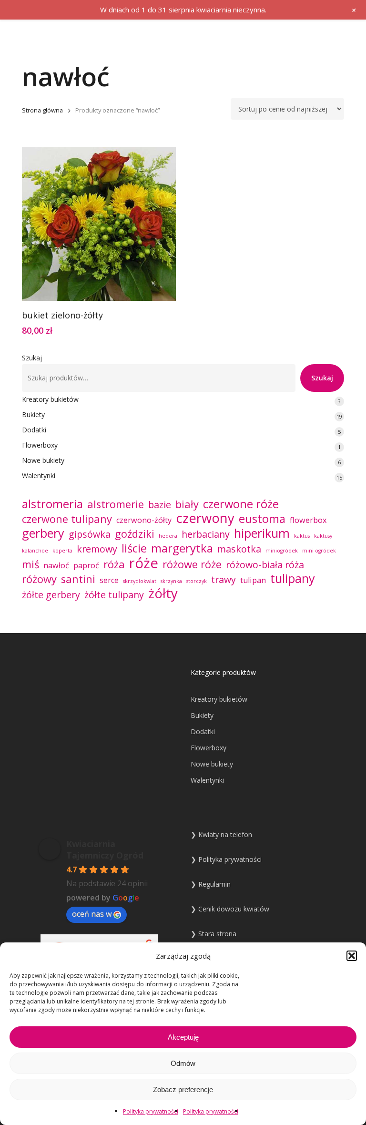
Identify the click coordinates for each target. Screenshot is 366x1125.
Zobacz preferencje (183, 1089)
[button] (351, 956)
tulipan (253, 580)
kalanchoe (35, 550)
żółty (163, 593)
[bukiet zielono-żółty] (99, 224)
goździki (134, 534)
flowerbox (308, 520)
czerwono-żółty (144, 520)
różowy (39, 579)
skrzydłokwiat (139, 581)
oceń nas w (92, 914)
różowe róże (192, 564)
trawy (223, 579)
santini (78, 579)
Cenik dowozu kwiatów (233, 908)
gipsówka (90, 534)
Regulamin (214, 884)
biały (187, 504)
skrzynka (171, 581)
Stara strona (217, 933)
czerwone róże (241, 504)
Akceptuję (183, 1037)
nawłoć (56, 565)
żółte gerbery (51, 595)
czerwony (205, 518)
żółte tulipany (114, 595)
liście (134, 548)
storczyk (196, 581)
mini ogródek (319, 550)
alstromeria (52, 504)
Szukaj (32, 357)
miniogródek (281, 550)
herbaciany (206, 534)
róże (143, 563)
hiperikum (262, 533)
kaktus (302, 535)
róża (114, 564)
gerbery (43, 533)
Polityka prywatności (150, 1111)
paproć (86, 565)
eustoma (262, 518)
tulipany (292, 578)
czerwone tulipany (67, 519)
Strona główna (42, 110)
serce (109, 580)
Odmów (183, 1063)
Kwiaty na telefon (225, 834)
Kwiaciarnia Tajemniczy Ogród (104, 849)
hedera (168, 535)
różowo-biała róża (265, 565)
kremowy (97, 549)
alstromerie (115, 504)
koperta (62, 550)
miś (30, 564)
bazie (159, 505)
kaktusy (323, 535)
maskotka (239, 549)
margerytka (182, 548)
